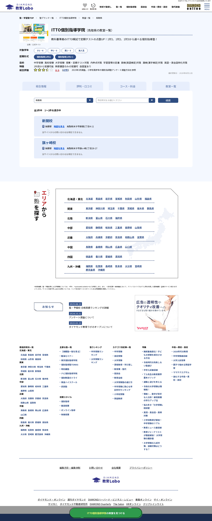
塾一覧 (119, 6)
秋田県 (128, 198)
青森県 (99, 198)
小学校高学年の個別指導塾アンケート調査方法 (109, 69)
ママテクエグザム (181, 372)
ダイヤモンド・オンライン (51, 499)
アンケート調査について (81, 317)
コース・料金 (127, 86)
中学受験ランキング (97, 353)
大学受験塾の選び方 (123, 382)
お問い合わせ (96, 467)
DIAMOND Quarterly (100, 504)
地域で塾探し (106, 6)
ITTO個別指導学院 (67, 17)
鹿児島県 (90, 269)
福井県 (118, 218)
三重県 (118, 227)
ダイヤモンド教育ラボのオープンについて (91, 327)
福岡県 (89, 266)
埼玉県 (111, 208)
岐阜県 (108, 227)
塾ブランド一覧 (47, 17)
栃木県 (140, 208)
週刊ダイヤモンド (76, 499)
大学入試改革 (179, 360)
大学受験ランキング (97, 361)
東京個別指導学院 (69, 360)
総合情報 (41, 86)
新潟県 (89, 218)
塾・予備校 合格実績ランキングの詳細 (89, 307)
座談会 (144, 6)
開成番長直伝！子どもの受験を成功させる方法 (153, 354)
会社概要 (116, 467)
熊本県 (118, 266)
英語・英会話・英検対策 (153, 414)
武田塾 (64, 386)
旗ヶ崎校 (49, 142)
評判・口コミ (84, 86)
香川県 (99, 256)
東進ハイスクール (69, 382)
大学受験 (118, 360)
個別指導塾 (131, 6)
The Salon (118, 504)
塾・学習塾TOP (26, 17)
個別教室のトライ (69, 377)
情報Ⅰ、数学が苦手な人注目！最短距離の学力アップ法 (153, 397)
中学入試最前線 (151, 369)
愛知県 (89, 227)
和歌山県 (129, 237)
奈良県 (118, 237)
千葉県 (121, 208)
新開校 (47, 120)
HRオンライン (133, 504)
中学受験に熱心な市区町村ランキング (123, 388)
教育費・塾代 (120, 369)
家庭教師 (118, 398)
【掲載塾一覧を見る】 (71, 351)
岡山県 (108, 247)
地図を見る (59, 126)
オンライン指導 (68, 410)
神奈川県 (100, 208)
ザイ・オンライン (163, 499)
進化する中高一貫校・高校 (181, 378)
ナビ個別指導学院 (69, 373)
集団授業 (65, 405)
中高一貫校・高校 (159, 6)
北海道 (89, 198)
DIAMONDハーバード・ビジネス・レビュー (110, 499)
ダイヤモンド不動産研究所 (74, 504)
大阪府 (89, 237)
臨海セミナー (67, 355)
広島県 (118, 247)
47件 (65, 70)
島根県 (99, 247)
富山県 (99, 218)
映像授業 (65, 414)
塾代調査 (176, 6)
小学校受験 (119, 394)
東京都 (89, 208)
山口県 (128, 247)
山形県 (138, 198)
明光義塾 (65, 369)
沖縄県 (101, 269)
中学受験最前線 (180, 355)
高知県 (118, 256)
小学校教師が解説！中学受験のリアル (153, 422)
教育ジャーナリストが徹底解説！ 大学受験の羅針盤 (153, 435)
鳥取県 (99, 17)
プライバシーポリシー (140, 467)
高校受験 (118, 355)
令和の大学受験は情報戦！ (153, 388)
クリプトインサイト (153, 504)
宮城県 (118, 198)
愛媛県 (108, 256)
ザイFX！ (53, 504)
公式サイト (36, 44)
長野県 (128, 227)
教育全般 (118, 377)
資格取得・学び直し (123, 364)
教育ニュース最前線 (153, 427)
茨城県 (130, 208)
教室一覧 (86, 17)
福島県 (148, 198)
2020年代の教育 (180, 351)
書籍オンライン (143, 499)
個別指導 (65, 401)
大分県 (128, 266)
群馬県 (150, 208)
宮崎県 (138, 266)
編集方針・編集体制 (70, 467)
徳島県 (89, 256)
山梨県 (138, 227)
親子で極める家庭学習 (182, 366)
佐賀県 (99, 266)
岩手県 (108, 198)
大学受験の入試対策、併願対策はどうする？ (153, 446)
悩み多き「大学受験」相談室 (153, 406)
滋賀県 (140, 237)
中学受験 (118, 351)
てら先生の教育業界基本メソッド (153, 376)
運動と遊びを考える (153, 381)
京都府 (108, 237)
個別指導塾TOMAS (69, 364)
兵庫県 (99, 237)
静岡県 (99, 227)
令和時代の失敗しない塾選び (153, 364)
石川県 (108, 218)
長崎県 (108, 266)
